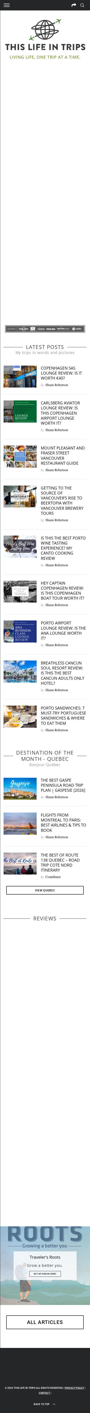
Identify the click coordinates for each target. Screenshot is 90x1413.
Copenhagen (32, 1006)
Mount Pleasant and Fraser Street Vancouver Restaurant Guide (63, 455)
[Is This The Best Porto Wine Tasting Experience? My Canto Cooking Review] (20, 547)
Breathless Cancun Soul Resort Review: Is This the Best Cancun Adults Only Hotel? (62, 673)
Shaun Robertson (56, 385)
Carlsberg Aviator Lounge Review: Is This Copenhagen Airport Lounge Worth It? (60, 413)
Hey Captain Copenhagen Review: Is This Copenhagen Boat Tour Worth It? (62, 590)
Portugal (48, 1190)
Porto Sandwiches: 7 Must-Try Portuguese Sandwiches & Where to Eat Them (63, 715)
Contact (44, 1393)
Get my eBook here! (45, 1274)
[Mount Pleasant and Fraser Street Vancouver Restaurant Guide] (20, 456)
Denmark (49, 1006)
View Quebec (45, 890)
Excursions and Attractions (44, 1185)
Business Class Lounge (35, 1083)
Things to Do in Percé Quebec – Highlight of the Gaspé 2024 (45, 185)
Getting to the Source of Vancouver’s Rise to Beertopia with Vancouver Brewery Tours (62, 500)
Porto (21, 1185)
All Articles (45, 1322)
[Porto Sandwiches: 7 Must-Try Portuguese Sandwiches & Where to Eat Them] (20, 717)
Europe (18, 1190)
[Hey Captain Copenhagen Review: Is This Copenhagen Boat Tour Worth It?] (20, 592)
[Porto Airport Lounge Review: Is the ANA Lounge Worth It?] (20, 631)
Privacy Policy (74, 1388)
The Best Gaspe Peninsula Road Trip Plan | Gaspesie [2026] (63, 785)
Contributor (53, 876)
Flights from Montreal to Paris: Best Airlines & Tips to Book (63, 822)
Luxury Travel (29, 1001)
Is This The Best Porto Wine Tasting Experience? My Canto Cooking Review (63, 548)
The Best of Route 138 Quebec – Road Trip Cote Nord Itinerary (60, 862)
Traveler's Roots (45, 1257)
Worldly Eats (33, 1190)
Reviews (13, 1001)
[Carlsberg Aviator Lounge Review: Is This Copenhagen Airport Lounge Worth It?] (20, 411)
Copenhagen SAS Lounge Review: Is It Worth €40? (61, 373)
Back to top (42, 1404)
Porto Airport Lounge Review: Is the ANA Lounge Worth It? (63, 630)
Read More (45, 200)
